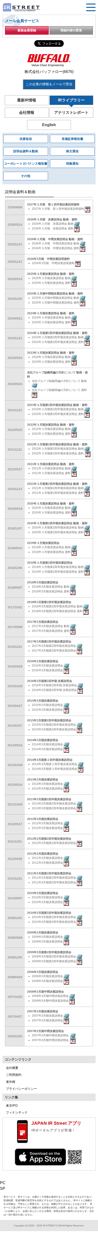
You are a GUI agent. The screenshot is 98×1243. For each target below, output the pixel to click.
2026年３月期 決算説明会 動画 (53, 223)
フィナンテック (17, 1112)
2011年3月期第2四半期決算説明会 (54, 877)
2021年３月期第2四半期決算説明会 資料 (58, 493)
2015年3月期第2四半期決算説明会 (54, 724)
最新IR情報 (26, 100)
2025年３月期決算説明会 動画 (51, 278)
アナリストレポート (71, 112)
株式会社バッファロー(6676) (49, 72)
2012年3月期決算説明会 (48, 823)
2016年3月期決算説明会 (48, 665)
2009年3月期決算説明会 (48, 936)
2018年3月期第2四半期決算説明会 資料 (57, 611)
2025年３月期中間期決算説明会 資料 (56, 302)
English (49, 125)
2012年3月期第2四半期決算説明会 (54, 843)
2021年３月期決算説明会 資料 (51, 473)
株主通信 (72, 151)
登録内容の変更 (71, 30)
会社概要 (12, 1068)
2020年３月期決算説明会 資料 (51, 512)
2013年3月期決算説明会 (48, 784)
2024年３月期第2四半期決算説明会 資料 (58, 342)
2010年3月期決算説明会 (48, 897)
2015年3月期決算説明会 (48, 705)
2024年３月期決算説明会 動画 (51, 317)
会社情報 (26, 112)
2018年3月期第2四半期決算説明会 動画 (57, 606)
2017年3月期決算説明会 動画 (51, 626)
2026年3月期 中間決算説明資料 (53, 263)
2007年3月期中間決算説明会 (51, 1035)
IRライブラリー (71, 100)
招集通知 (72, 163)
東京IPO (12, 1105)
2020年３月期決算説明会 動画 (51, 508)
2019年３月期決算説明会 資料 (51, 552)
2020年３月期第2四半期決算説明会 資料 (58, 532)
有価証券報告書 (72, 139)
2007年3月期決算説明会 (48, 1015)
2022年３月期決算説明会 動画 (51, 429)
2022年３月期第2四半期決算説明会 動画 (58, 448)
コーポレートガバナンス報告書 (25, 163)
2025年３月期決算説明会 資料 (51, 283)
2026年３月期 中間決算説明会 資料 (56, 248)
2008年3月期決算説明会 (48, 976)
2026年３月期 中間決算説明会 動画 (56, 243)
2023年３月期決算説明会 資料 (51, 361)
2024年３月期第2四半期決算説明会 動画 (58, 337)
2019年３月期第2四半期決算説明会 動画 (58, 567)
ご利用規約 (13, 1074)
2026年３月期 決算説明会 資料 (53, 228)
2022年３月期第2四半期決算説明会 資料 (58, 453)
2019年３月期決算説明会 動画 (51, 547)
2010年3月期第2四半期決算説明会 (54, 917)
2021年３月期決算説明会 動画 (51, 468)
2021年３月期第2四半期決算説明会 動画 (58, 488)
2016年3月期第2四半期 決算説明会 (55, 685)
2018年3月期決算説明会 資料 (51, 591)
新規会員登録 (27, 30)
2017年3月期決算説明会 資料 (51, 631)
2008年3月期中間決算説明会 (50, 996)
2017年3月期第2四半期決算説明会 (54, 646)
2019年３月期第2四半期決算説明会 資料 (58, 571)
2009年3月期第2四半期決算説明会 (54, 956)
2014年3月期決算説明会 (48, 744)
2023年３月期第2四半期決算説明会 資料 (58, 414)
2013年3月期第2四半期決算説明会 (54, 803)
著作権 (10, 1082)
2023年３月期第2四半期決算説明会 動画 (58, 409)
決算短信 (26, 139)
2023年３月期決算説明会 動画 (51, 357)
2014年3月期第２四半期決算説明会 (55, 764)
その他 (25, 176)
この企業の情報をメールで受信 (49, 84)
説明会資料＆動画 (25, 151)
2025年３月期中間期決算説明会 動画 (56, 298)
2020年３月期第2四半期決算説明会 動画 (58, 527)
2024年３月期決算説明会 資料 (51, 322)
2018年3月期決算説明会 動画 (51, 586)
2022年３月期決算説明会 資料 (51, 433)
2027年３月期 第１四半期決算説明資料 (58, 208)
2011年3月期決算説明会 (48, 858)
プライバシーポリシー (21, 1089)
